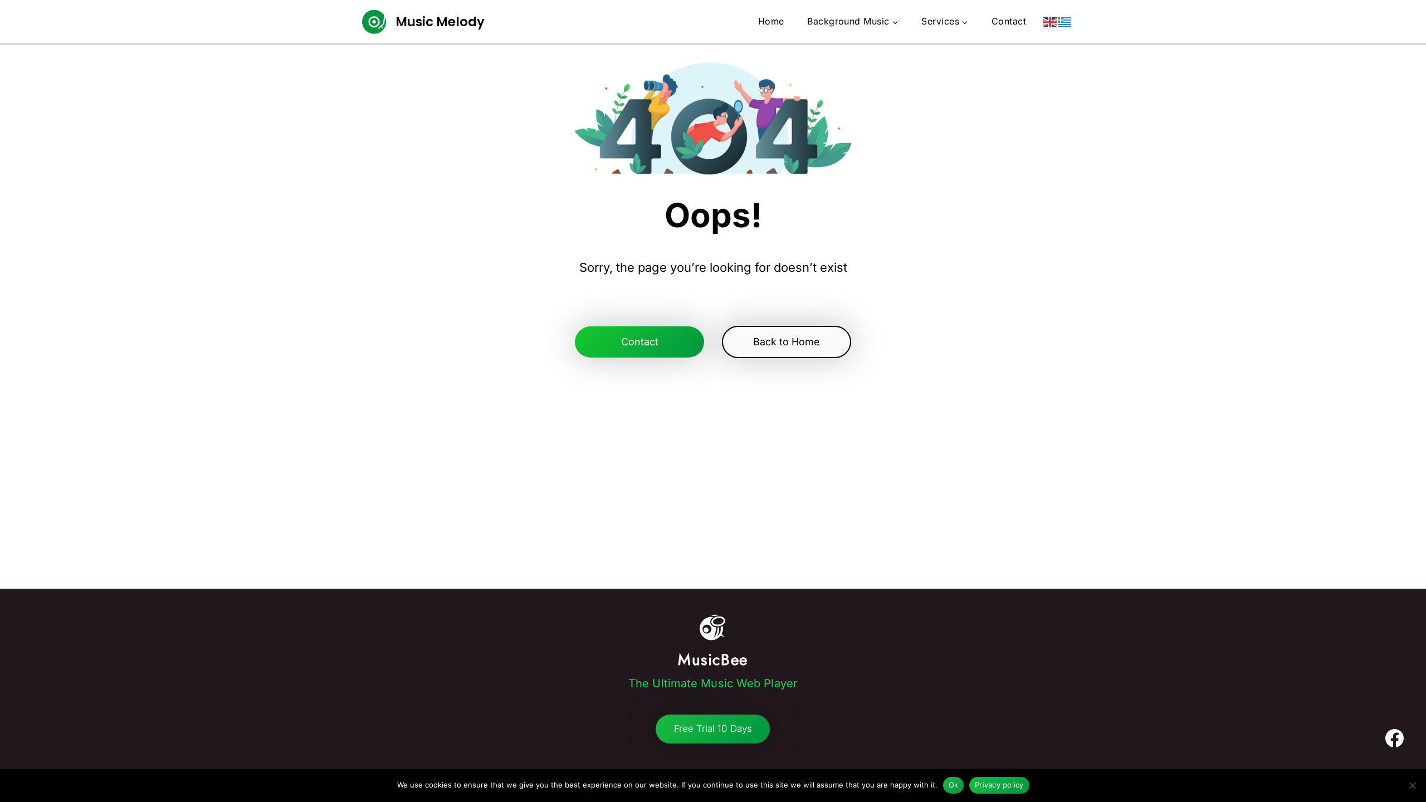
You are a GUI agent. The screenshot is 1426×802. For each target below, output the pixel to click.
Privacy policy (999, 784)
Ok (954, 784)
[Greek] (1065, 21)
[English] (1050, 21)
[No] (1412, 785)
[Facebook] (1394, 738)
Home (771, 21)
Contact (1009, 21)
